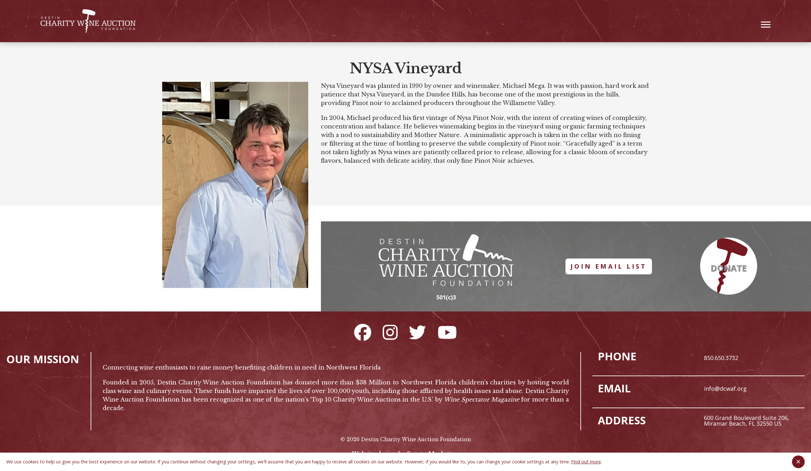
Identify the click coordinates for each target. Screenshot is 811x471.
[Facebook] (362, 332)
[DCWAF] (88, 21)
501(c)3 (446, 297)
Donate (729, 268)
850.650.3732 (721, 358)
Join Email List (609, 266)
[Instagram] (390, 332)
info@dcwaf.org (725, 388)
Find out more (586, 462)
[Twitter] (417, 332)
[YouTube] (447, 332)
